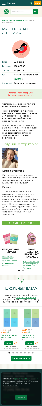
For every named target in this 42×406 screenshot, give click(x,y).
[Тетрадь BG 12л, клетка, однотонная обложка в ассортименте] (31, 318)
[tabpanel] (10, 248)
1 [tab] (19, 270)
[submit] (35, 11)
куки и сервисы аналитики (26, 379)
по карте (4, 332)
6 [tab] (29, 353)
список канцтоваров (26, 297)
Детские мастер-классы (17, 20)
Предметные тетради (10, 250)
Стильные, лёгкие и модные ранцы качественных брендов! (31, 264)
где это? (18, 79)
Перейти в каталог (21, 358)
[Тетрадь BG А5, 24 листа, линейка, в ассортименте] (10, 318)
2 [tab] (23, 270)
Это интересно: (21, 223)
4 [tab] (21, 353)
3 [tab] (17, 353)
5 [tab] (25, 353)
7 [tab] (33, 353)
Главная (5, 20)
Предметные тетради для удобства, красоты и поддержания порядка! (10, 261)
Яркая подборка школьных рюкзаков (31, 253)
